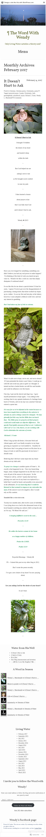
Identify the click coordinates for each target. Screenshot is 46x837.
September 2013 (23, 759)
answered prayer (13, 93)
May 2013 (21, 768)
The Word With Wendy (24, 35)
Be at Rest (14, 657)
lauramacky (11, 702)
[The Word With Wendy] (22, 25)
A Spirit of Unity (16, 655)
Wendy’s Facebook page (23, 820)
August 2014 (22, 745)
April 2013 (21, 770)
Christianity (30, 91)
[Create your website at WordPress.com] (23, 2)
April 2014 (21, 750)
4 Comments (17, 98)
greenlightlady (8, 95)
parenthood (16, 95)
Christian (12, 91)
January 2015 (22, 741)
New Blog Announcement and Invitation (23, 659)
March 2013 (22, 772)
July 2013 (21, 763)
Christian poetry (21, 91)
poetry (36, 91)
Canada (21, 93)
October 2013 (22, 756)
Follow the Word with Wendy (23, 805)
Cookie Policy (38, 828)
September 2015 (23, 736)
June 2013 (21, 765)
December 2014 (23, 743)
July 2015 (21, 738)
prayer (23, 95)
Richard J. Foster (30, 95)
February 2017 (22, 734)
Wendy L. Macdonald (14, 678)
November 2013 (23, 754)
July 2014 (21, 747)
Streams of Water (23, 702)
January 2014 (22, 752)
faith (33, 93)
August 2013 (22, 761)
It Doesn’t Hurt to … (32, 678)
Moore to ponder (13, 684)
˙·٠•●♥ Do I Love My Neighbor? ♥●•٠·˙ (23, 662)
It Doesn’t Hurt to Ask (13, 83)
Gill (8, 696)
